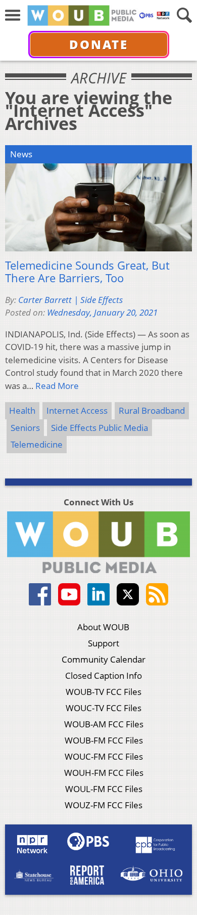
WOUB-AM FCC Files (103, 724)
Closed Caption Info (103, 675)
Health (22, 410)
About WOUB (103, 627)
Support (103, 643)
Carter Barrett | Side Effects (70, 300)
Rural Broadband (152, 410)
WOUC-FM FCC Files (104, 756)
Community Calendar (103, 659)
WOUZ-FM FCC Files (103, 805)
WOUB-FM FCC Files (104, 740)
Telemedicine (37, 444)
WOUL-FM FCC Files (103, 789)
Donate (98, 44)
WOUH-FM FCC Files (103, 772)
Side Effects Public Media (99, 427)
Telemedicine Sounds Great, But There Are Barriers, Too (87, 272)
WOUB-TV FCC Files (103, 692)
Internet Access (77, 410)
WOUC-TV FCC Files (103, 708)
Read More (57, 385)
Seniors (25, 427)
